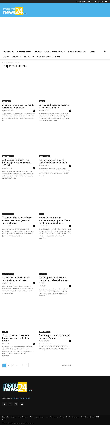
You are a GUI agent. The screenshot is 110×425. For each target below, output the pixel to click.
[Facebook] (95, 1)
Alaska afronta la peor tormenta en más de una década (18, 106)
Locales (41, 214)
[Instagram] (99, 1)
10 (22, 365)
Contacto (57, 57)
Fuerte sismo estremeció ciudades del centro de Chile (53, 161)
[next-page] (27, 365)
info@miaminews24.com (21, 398)
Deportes (37, 51)
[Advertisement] (55, 33)
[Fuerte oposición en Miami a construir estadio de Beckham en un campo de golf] (55, 259)
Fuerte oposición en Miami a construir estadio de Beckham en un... (53, 280)
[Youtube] (106, 1)
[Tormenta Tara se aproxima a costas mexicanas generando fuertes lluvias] (18, 199)
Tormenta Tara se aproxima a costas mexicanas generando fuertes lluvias (16, 220)
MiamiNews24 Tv (43, 57)
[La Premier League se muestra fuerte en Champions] (55, 86)
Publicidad (29, 57)
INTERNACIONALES (8, 156)
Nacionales (9, 51)
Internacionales (24, 51)
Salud (6, 57)
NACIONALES (6, 101)
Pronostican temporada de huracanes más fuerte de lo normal (16, 338)
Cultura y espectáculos (54, 51)
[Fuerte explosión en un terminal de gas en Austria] (55, 316)
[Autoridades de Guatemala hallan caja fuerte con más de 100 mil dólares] (18, 141)
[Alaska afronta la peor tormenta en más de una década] (18, 86)
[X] (102, 1)
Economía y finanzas (77, 51)
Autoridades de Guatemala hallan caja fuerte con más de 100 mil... (17, 163)
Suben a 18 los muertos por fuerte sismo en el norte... (16, 279)
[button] (105, 52)
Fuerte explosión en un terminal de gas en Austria (54, 336)
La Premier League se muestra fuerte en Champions (54, 106)
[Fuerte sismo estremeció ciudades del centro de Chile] (55, 141)
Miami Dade (16, 57)
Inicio (3, 63)
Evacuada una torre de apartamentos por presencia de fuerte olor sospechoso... (54, 220)
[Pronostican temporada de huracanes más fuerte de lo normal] (18, 316)
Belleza (92, 51)
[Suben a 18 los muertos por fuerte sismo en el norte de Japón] (18, 259)
